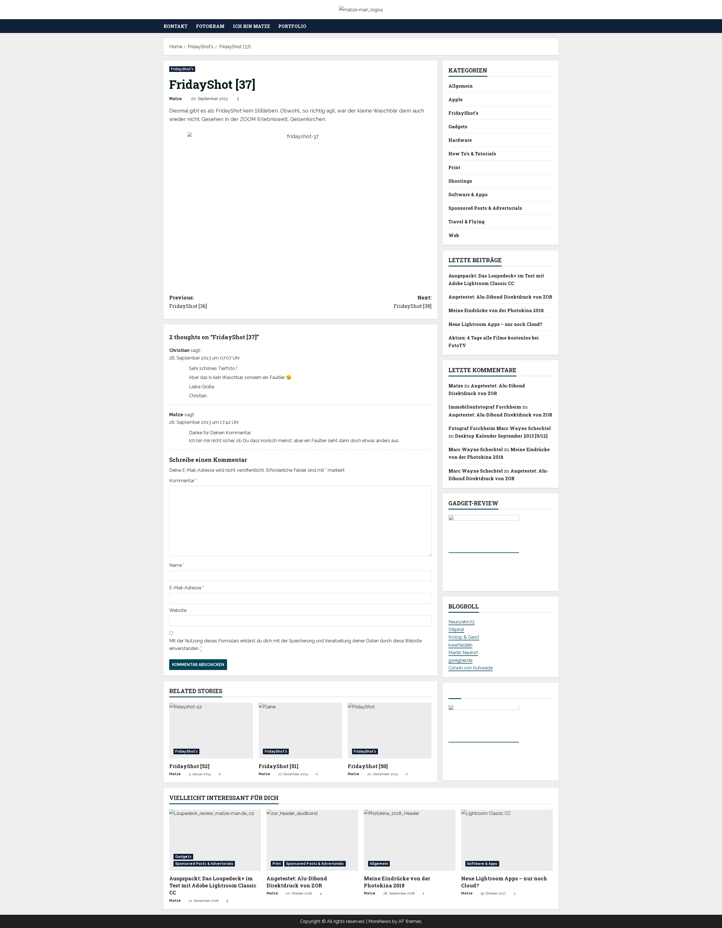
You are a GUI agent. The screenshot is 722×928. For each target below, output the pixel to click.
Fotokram (210, 26)
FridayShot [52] (189, 766)
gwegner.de (460, 660)
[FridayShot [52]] (211, 731)
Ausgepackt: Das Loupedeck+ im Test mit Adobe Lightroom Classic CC (212, 885)
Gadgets (457, 127)
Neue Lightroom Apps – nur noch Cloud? (495, 324)
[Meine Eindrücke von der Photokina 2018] (409, 840)
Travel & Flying (466, 222)
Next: (413, 302)
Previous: (188, 302)
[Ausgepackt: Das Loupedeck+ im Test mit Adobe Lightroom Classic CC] (215, 840)
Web (453, 235)
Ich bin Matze (251, 26)
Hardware (460, 140)
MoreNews (379, 921)
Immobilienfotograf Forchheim (484, 407)
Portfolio (292, 26)
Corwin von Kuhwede (470, 668)
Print (454, 167)
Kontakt (176, 26)
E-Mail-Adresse (186, 587)
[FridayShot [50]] (390, 731)
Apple (455, 99)
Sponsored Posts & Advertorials (485, 208)
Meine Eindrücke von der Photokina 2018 (496, 311)
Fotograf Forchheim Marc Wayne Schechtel (499, 428)
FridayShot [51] (278, 766)
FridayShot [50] (368, 766)
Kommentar (183, 480)
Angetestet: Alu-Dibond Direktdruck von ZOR (500, 297)
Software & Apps (468, 194)
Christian (179, 350)
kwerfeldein (460, 645)
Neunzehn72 (461, 622)
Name (176, 565)
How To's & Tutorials (472, 154)
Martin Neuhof (463, 652)
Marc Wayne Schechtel (475, 450)
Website (177, 610)
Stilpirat (456, 629)
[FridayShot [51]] (300, 731)
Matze (175, 98)
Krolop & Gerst (463, 637)
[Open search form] (556, 26)
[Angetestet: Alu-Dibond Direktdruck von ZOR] (312, 840)
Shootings (460, 181)
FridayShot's (182, 69)
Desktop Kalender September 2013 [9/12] (501, 436)
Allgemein (460, 86)
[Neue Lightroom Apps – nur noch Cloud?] (507, 840)
